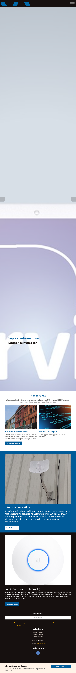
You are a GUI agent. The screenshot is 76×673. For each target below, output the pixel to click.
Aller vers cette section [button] (13, 443)
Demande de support (20, 623)
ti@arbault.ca (41, 644)
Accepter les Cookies (61, 666)
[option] (38, 340)
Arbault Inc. (15, 4)
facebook (38, 653)
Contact (55, 623)
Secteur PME (21, 625)
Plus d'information (12, 528)
